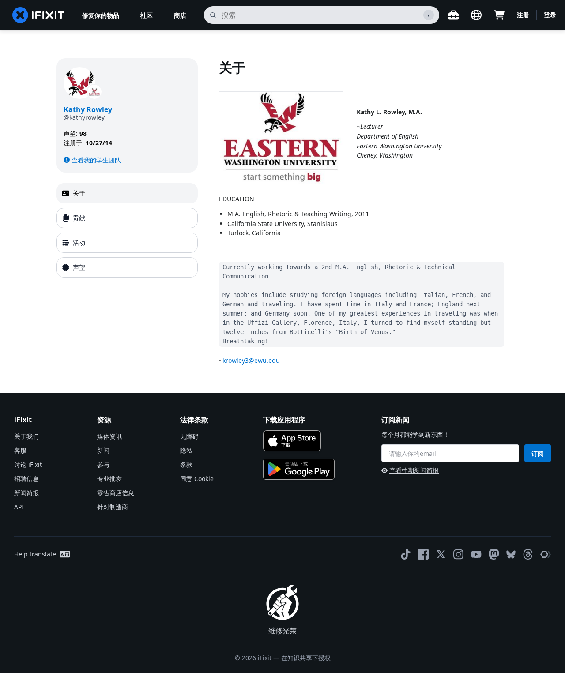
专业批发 (109, 478)
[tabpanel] (363, 211)
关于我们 (26, 436)
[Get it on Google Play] (299, 469)
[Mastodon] (494, 554)
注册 (523, 15)
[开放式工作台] (453, 15)
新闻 (103, 450)
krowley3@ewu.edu (251, 360)
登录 (550, 15)
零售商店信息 (115, 493)
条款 (186, 464)
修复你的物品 (100, 15)
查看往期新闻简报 (414, 470)
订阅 (537, 453)
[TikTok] (405, 554)
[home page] (38, 15)
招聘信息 (26, 478)
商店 (180, 15)
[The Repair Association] (545, 554)
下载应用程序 (284, 420)
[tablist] (127, 230)
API (19, 507)
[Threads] (528, 554)
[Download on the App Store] (292, 440)
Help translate (35, 554)
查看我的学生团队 (96, 160)
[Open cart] (499, 15)
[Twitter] (441, 554)
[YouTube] (476, 554)
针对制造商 (112, 507)
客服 (20, 450)
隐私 (186, 450)
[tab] (127, 193)
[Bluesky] (511, 554)
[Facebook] (423, 554)
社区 (146, 15)
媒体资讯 (109, 436)
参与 (103, 464)
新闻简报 (26, 493)
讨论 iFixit (28, 464)
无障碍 (189, 436)
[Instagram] (458, 554)
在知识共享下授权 (306, 658)
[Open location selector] (476, 15)
